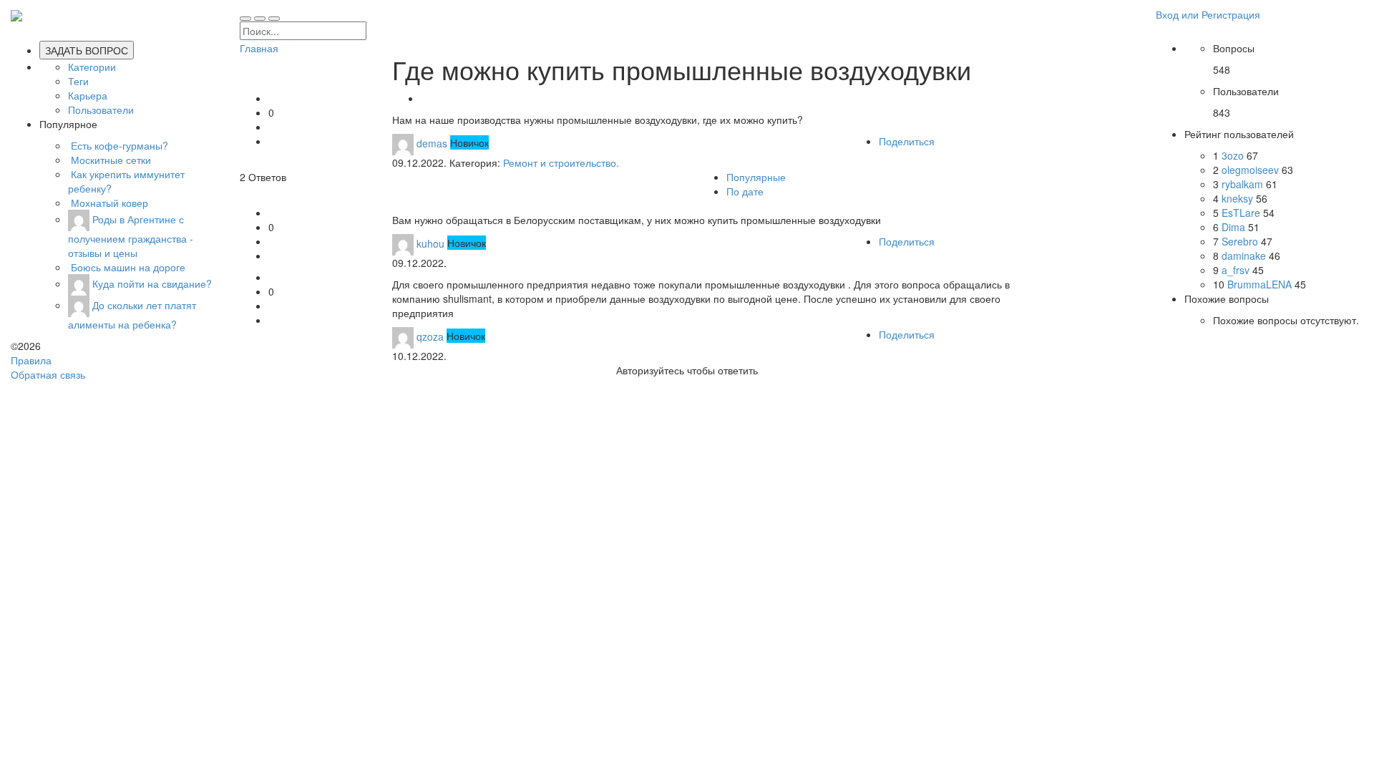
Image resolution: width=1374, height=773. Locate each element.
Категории (92, 66)
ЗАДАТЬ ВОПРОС (86, 50)
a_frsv (1237, 270)
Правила (31, 360)
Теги (78, 81)
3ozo (1234, 155)
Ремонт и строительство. (561, 162)
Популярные (756, 177)
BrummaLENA (1261, 284)
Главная (259, 48)
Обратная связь (48, 374)
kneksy (1239, 198)
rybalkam (1244, 184)
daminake (1245, 255)
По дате (745, 191)
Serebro (1241, 241)
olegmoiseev (1252, 169)
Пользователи (101, 109)
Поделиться (907, 141)
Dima (1235, 227)
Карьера (87, 95)
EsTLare (1242, 212)
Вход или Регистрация (1208, 14)
